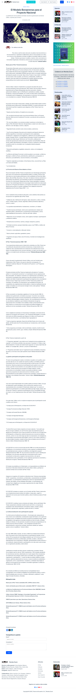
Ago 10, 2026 (64, 118)
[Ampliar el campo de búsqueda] (62, 2)
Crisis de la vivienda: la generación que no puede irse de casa (67, 103)
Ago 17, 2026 (64, 38)
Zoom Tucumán (53, 1)
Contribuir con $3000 (62, 83)
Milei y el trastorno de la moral (67, 12)
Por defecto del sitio (17, 47)
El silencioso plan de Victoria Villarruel (66, 109)
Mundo (58, 25)
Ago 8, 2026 (64, 124)
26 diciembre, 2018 (26, 19)
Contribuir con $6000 (62, 84)
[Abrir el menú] (2, 2)
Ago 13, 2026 (64, 99)
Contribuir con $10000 (62, 86)
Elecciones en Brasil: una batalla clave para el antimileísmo (66, 19)
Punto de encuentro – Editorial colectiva (61, 65)
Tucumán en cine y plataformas (66, 129)
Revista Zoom (13, 662)
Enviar (9, 652)
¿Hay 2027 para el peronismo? (66, 116)
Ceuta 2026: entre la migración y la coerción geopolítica (67, 96)
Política (28, 6)
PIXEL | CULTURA (30, 1)
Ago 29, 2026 (64, 14)
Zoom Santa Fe (44, 1)
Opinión (24, 6)
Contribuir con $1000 (62, 81)
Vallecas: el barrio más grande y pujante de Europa (67, 36)
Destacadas (58, 92)
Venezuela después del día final (67, 122)
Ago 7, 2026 (64, 130)
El (55, 25)
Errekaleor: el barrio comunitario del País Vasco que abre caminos (67, 666)
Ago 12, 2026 (64, 105)
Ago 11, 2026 (64, 111)
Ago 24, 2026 (64, 21)
